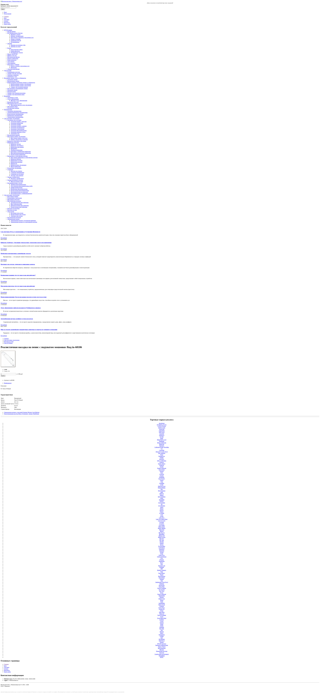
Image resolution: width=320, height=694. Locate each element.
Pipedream (161, 561)
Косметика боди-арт (13, 102)
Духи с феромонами (13, 99)
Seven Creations (161, 588)
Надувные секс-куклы (17, 213)
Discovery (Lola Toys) (162, 451)
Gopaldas (161, 483)
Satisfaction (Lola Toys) (161, 582)
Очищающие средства (13, 72)
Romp (161, 574)
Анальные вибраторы (17, 123)
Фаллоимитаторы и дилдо (14, 183)
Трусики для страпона (17, 175)
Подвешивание (15, 42)
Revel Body (161, 573)
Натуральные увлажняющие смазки (17, 88)
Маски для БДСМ (12, 54)
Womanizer (162, 634)
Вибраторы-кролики (16, 162)
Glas (161, 481)
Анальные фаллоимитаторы (19, 130)
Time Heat (161, 612)
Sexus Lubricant (161, 594)
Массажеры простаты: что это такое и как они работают (18, 286)
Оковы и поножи (15, 39)
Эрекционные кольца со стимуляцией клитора (24, 222)
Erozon (162, 471)
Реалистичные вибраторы (18, 154)
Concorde (161, 450)
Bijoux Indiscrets (161, 442)
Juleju (161, 507)
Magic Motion (161, 528)
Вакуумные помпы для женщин (16, 136)
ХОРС (162, 657)
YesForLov (162, 640)
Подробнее (4, 238)
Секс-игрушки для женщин (12, 118)
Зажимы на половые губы (18, 45)
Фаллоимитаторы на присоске (19, 192)
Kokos (161, 511)
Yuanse (162, 642)
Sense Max (162, 586)
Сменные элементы (12, 75)
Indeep (162, 495)
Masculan (161, 529)
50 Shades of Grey (162, 424)
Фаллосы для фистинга (17, 178)
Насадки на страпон (16, 171)
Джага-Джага (162, 646)
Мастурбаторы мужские (14, 201)
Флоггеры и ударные (13, 64)
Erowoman (162, 469)
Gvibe (161, 484)
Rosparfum (162, 577)
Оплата (6, 21)
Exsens (162, 475)
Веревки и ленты (15, 34)
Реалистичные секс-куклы (18, 214)
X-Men (162, 636)
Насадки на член (12, 210)
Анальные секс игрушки (14, 120)
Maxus (162, 531)
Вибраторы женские (13, 142)
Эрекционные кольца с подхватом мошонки (23, 220)
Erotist (161, 466)
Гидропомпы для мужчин (14, 198)
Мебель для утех (12, 55)
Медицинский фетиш (13, 57)
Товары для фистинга (13, 177)
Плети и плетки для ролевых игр (20, 66)
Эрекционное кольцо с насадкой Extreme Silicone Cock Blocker (21, 412)
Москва (162, 649)
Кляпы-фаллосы (15, 51)
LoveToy (161, 523)
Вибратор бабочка (16, 159)
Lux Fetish (161, 525)
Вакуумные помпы (12, 196)
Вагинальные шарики (13, 135)
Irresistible (161, 499)
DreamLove (161, 456)
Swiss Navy (161, 607)
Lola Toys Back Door (161, 519)
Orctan (162, 552)
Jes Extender (161, 502)
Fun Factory (161, 478)
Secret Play (162, 585)
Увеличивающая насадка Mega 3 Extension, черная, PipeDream (21, 414)
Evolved (162, 474)
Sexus (161, 592)
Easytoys (161, 459)
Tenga (161, 610)
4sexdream (161, 423)
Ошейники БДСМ (16, 40)
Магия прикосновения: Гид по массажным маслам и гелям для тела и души (23, 297)
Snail (161, 601)
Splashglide (162, 603)
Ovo (161, 558)
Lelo (161, 514)
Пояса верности (11, 60)
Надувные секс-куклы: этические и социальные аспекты (18, 264)
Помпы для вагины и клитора (19, 139)
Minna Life (162, 535)
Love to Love (161, 520)
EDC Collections (161, 460)
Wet (162, 630)
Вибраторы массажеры (17, 147)
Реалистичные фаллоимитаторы (20, 190)
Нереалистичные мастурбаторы (20, 205)
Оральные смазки (12, 90)
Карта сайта (7, 24)
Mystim (162, 541)
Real (161, 571)
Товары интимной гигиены (15, 180)
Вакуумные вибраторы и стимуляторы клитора (24, 157)
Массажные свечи (12, 106)
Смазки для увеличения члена (15, 94)
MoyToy (161, 538)
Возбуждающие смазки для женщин (21, 84)
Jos (161, 504)
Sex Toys (161, 591)
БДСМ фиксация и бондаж (14, 33)
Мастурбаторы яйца (16, 204)
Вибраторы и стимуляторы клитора (17, 156)
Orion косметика (161, 556)
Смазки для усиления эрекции (19, 87)
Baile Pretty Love (161, 439)
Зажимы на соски (16, 46)
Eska (161, 472)
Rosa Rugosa (161, 576)
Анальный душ (15, 133)
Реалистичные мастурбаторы (19, 207)
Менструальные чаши (17, 181)
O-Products (162, 547)
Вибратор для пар (16, 144)
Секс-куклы (10, 211)
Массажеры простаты (13, 199)
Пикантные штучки (161, 651)
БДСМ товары (8, 30)
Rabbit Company (161, 570)
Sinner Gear (161, 598)
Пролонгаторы (11, 91)
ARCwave (161, 432)
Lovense (161, 522)
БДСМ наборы (11, 31)
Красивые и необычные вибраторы (21, 151)
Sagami (162, 579)
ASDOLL (161, 435)
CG (162, 448)
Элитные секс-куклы (17, 216)
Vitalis (161, 625)
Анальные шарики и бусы (18, 132)
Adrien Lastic (161, 427)
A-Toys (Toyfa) (162, 426)
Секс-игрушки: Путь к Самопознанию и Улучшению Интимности (20, 231)
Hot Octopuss (161, 490)
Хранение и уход (12, 76)
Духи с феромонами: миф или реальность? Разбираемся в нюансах (21, 308)
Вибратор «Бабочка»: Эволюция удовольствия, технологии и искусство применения (26, 242)
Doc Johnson (161, 453)
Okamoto (161, 550)
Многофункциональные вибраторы (21, 153)
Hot (162, 489)
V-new (162, 621)
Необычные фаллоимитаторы (19, 189)
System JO (161, 609)
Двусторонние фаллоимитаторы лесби (21, 186)
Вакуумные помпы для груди (19, 138)
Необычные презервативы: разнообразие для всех (16, 253)
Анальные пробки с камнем (18, 126)
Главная (6, 16)
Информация (7, 383)
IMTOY (162, 493)
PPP (162, 568)
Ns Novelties (161, 546)
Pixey (161, 562)
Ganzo (161, 480)
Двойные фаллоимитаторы (18, 184)
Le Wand (161, 513)
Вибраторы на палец (16, 160)
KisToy (162, 510)
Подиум (161, 652)
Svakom (162, 606)
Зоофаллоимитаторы (16, 187)
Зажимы (9, 43)
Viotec (161, 624)
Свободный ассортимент (162, 654)
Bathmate (161, 441)
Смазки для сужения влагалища (16, 93)
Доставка (6, 19)
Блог (5, 18)
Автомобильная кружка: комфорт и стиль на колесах (17, 318)
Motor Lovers (161, 537)
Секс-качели (10, 61)
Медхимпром (162, 648)
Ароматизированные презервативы (17, 112)
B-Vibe (162, 436)
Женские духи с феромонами (19, 100)
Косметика (7, 96)
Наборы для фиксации (17, 36)
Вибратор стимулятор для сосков (16, 141)
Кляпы (9, 48)
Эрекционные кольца (13, 219)
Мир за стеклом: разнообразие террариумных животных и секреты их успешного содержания (29, 329)
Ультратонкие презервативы (15, 117)
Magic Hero (161, 526)
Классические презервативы (15, 114)
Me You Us (162, 532)
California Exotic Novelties (161, 447)
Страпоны (10, 169)
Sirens (161, 600)
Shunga (162, 597)
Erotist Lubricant (161, 468)
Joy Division (161, 505)
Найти (2, 9)
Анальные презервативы (14, 111)
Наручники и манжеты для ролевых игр (22, 37)
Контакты (7, 22)
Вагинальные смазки (13, 81)
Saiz (162, 580)
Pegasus (162, 559)
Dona (161, 454)
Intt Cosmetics (161, 496)
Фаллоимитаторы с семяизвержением (21, 193)
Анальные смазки (12, 79)
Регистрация (7, 13)
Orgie (161, 553)
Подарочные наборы (13, 108)
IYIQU (162, 501)
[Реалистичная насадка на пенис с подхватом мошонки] (8, 366)
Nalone (162, 543)
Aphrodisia (162, 430)
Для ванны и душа (12, 97)
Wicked (162, 631)
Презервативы (8, 109)
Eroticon (161, 465)
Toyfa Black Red (161, 618)
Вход (5, 12)
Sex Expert (162, 589)
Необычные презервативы (14, 115)
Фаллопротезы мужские (14, 217)
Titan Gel (161, 613)
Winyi (161, 633)
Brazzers (161, 445)
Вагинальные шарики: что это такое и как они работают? (18, 275)
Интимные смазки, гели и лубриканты (15, 78)
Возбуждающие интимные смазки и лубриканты (21, 82)
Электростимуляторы (13, 69)
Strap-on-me (161, 604)
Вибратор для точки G (17, 145)
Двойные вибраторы (16, 150)
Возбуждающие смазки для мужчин (21, 85)
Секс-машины (11, 63)
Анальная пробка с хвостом (18, 121)
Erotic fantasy (161, 463)
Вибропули (14, 163)
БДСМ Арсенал (161, 643)
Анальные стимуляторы (17, 129)
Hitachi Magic (161, 487)
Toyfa (161, 616)
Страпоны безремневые (17, 172)
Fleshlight (161, 477)
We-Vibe (161, 628)
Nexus (161, 544)
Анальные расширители (17, 127)
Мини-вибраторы (16, 166)
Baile (161, 438)
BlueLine (161, 444)
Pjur (162, 564)
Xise (161, 637)
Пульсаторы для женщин (14, 168)
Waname (161, 627)
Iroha (161, 498)
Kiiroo (161, 508)
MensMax (161, 534)
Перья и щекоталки (12, 58)
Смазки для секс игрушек (14, 73)
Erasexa (162, 462)
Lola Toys (161, 517)
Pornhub (161, 567)
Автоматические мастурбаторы (19, 202)
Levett (161, 516)
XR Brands (162, 639)
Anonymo (161, 429)
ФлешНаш (162, 655)
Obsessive (161, 549)
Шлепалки (14, 67)
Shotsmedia (162, 595)
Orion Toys (162, 555)
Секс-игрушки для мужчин (11, 195)
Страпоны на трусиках (17, 174)
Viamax (162, 622)
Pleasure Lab (161, 565)
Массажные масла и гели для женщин (21, 105)
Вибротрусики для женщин (18, 165)
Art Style (161, 433)
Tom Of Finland (8, 343)
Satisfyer (161, 583)
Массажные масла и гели (14, 103)
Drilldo (162, 457)
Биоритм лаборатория (162, 645)
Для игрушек (7, 70)
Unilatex (161, 619)
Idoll (161, 492)
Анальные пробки (16, 124)
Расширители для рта (17, 52)
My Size (162, 540)
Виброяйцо (14, 148)
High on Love (161, 486)
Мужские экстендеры (13, 208)
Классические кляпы (16, 49)
